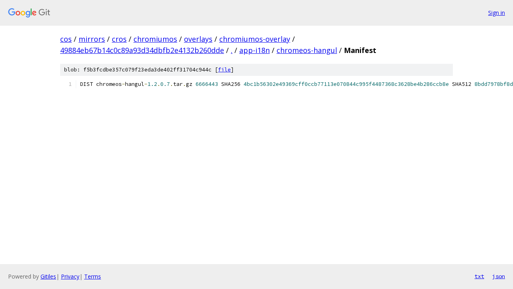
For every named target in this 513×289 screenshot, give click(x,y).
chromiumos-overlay (254, 39)
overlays (198, 39)
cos (66, 39)
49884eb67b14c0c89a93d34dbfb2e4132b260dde (142, 50)
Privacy (70, 276)
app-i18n (254, 50)
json (498, 276)
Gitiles (48, 276)
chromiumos (155, 39)
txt (479, 276)
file (224, 69)
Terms (92, 276)
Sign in (496, 12)
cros (119, 39)
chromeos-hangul (307, 50)
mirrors (92, 39)
